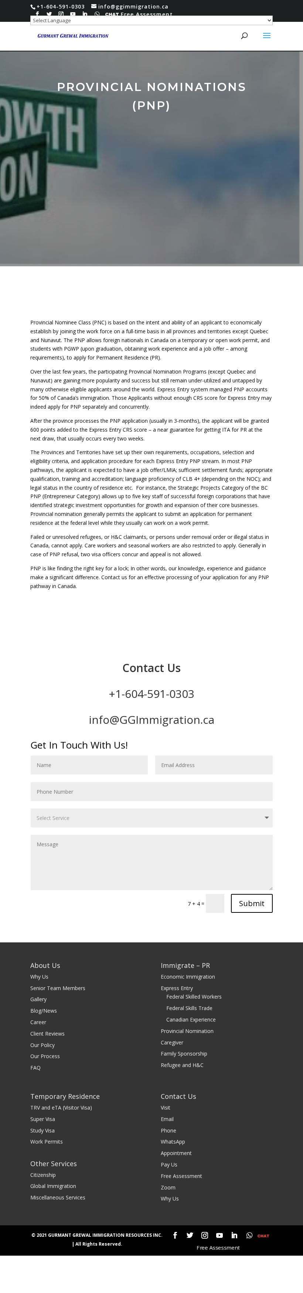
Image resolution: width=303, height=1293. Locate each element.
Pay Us (169, 1164)
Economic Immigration (188, 976)
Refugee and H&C (182, 1065)
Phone (168, 1130)
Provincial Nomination (187, 1030)
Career (38, 1022)
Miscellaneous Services (57, 1197)
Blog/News (43, 1010)
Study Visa (42, 1130)
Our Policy (42, 1045)
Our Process (45, 1056)
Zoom (168, 1187)
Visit (165, 1107)
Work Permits (46, 1141)
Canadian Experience (191, 1019)
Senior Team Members (57, 988)
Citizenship (43, 1174)
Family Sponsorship (184, 1053)
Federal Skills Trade (189, 1008)
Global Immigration (53, 1185)
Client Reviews (47, 1033)
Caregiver (172, 1042)
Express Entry (177, 988)
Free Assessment (147, 14)
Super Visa (42, 1118)
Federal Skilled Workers (194, 996)
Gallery (38, 999)
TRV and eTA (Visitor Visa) (61, 1107)
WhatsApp (173, 1141)
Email (167, 1118)
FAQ (35, 1067)
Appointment (176, 1153)
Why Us (39, 976)
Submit (252, 903)
